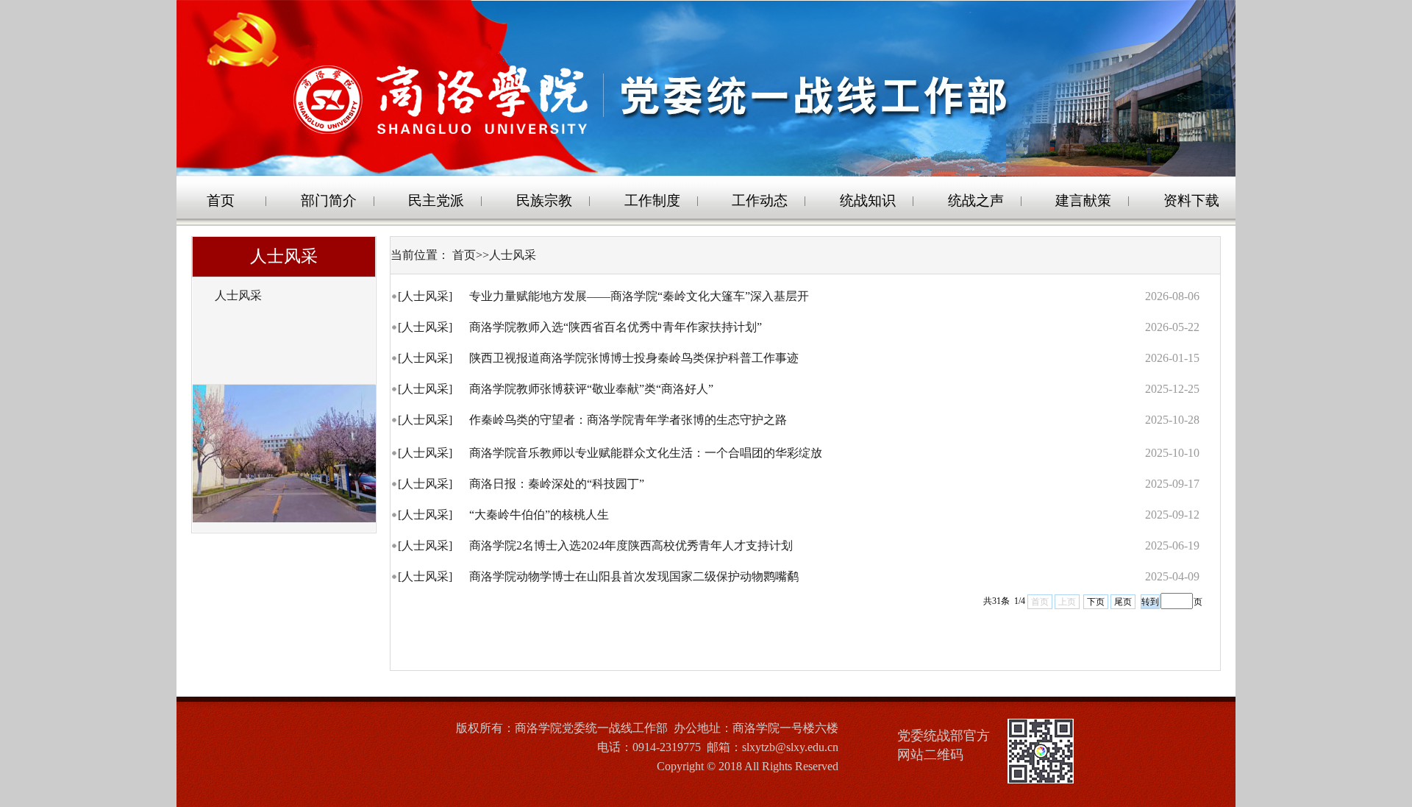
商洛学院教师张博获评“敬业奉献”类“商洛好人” (592, 389)
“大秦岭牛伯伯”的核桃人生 (540, 514)
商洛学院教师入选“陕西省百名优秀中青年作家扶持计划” (617, 327)
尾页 (1123, 602)
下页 (1096, 602)
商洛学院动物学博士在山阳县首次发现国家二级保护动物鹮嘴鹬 (635, 576)
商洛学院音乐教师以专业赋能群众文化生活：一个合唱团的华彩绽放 (647, 453)
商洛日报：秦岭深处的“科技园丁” (558, 483)
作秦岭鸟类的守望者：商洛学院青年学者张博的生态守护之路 (629, 419)
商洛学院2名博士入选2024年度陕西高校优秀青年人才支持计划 (632, 545)
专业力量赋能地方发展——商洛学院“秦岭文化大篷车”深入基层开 (640, 296)
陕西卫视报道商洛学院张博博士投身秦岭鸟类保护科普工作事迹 (635, 358)
